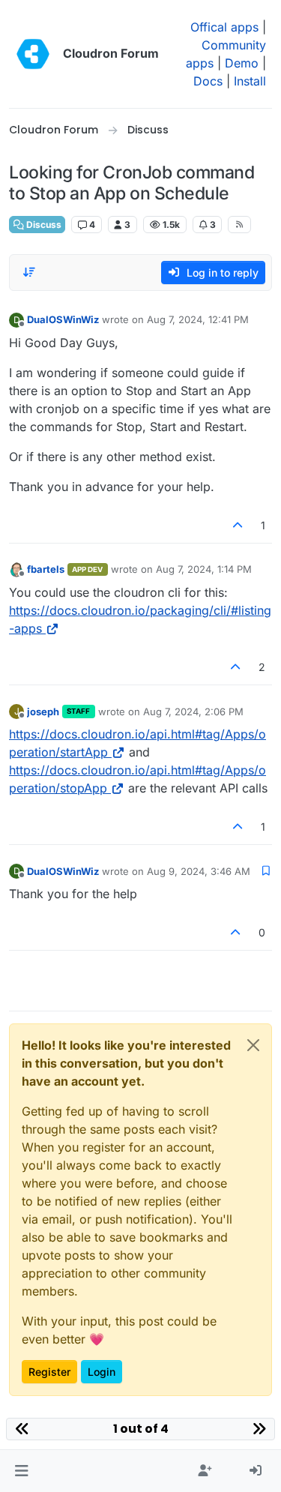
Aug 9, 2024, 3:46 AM (198, 871)
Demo (242, 62)
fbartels (45, 569)
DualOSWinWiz (63, 319)
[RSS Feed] (239, 224)
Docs (208, 80)
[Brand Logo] (33, 54)
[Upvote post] (238, 525)
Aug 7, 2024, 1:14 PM (204, 569)
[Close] (253, 1045)
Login (101, 1371)
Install (250, 80)
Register (49, 1371)
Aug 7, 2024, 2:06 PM (193, 712)
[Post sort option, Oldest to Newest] (29, 272)
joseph (43, 712)
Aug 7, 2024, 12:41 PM (198, 319)
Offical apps (224, 26)
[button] (21, 1471)
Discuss (42, 224)
